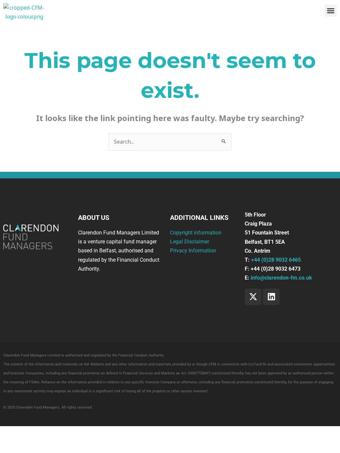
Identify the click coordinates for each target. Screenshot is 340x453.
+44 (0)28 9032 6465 (276, 260)
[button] (331, 11)
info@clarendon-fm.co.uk (281, 278)
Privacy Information (193, 250)
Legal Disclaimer (189, 241)
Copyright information (195, 232)
